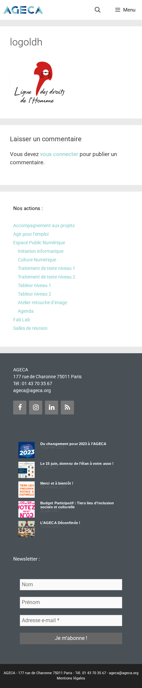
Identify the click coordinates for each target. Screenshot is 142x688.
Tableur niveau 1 (34, 285)
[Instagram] (35, 407)
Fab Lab (21, 319)
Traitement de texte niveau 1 (46, 268)
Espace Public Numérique (39, 242)
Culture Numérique (37, 259)
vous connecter (59, 154)
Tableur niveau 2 (34, 294)
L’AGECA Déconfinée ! (60, 523)
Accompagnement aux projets (44, 225)
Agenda (26, 311)
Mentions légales (71, 678)
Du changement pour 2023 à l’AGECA (73, 444)
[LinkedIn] (51, 407)
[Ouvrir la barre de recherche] (98, 10)
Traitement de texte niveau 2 (46, 276)
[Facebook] (19, 407)
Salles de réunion (30, 328)
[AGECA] (23, 10)
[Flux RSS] (67, 407)
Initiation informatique (40, 251)
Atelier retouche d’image (42, 302)
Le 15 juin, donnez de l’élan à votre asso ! (77, 463)
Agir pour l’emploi (31, 234)
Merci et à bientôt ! (56, 483)
